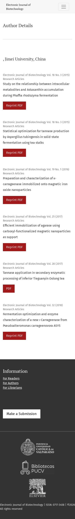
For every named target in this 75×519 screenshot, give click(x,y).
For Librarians (12, 388)
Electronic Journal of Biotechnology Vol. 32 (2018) (33, 305)
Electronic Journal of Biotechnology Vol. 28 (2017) (33, 263)
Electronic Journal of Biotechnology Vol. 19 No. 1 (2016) (36, 169)
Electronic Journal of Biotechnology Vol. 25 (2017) (32, 216)
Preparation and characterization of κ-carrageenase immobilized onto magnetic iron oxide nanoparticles (35, 184)
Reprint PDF (14, 105)
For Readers (11, 378)
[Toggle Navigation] (63, 7)
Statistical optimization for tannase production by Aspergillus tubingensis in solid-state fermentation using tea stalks (36, 136)
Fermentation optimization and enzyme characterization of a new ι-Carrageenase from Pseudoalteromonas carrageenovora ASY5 (35, 320)
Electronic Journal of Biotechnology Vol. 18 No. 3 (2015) (36, 75)
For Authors (10, 383)
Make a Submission (22, 414)
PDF (8, 288)
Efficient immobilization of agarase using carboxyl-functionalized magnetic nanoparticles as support (36, 231)
